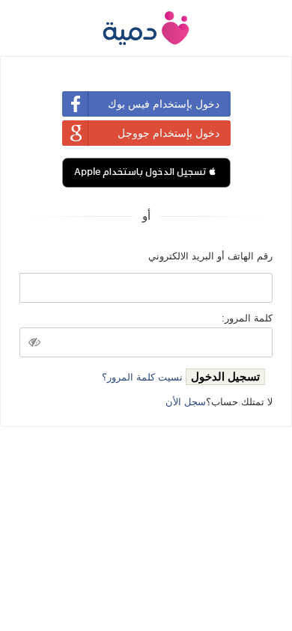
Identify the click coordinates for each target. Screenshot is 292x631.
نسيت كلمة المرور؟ (142, 377)
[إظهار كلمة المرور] (34, 342)
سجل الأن (185, 401)
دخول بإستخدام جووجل (168, 133)
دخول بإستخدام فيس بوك (163, 104)
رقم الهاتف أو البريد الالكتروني (210, 256)
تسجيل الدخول (225, 376)
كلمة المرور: (247, 318)
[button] (146, 173)
